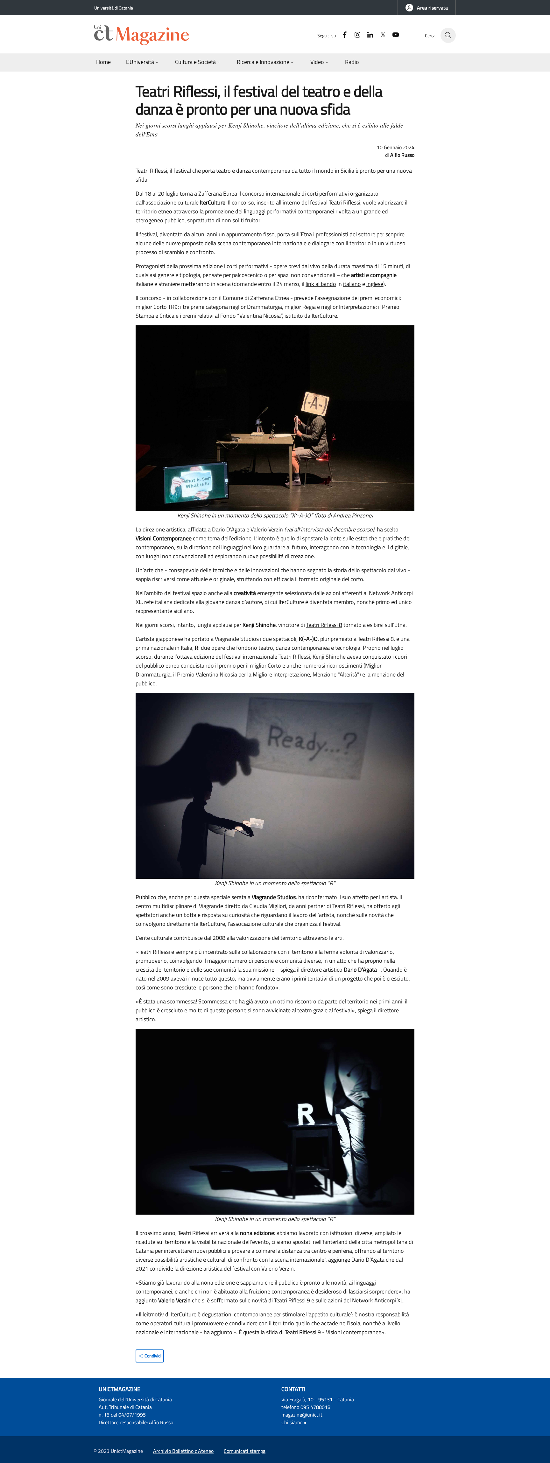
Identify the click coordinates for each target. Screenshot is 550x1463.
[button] (427, 7)
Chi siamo (291, 1422)
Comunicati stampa (244, 1451)
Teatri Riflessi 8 (324, 625)
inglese (374, 284)
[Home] (144, 35)
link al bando (321, 284)
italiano (352, 284)
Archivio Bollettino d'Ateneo (183, 1451)
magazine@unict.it (301, 1414)
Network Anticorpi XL (377, 1300)
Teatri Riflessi (151, 170)
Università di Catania (113, 7)
